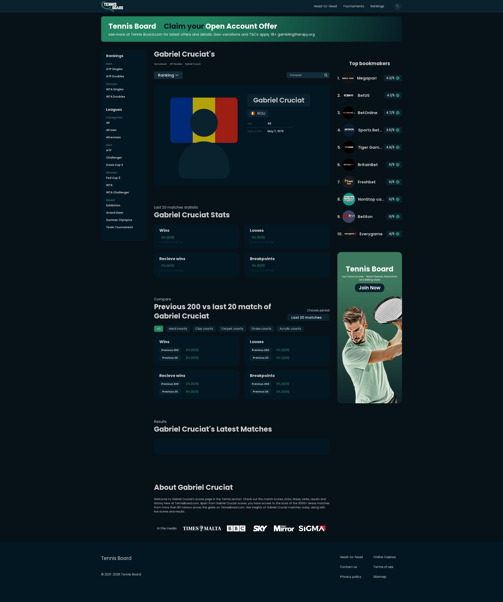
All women (113, 137)
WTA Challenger (117, 192)
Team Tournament (119, 227)
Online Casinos (384, 557)
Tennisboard (160, 64)
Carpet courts (232, 328)
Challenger (114, 158)
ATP (109, 150)
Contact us (348, 567)
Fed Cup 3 (113, 178)
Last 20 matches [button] (306, 317)
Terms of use (383, 567)
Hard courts (178, 328)
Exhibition (113, 205)
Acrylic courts (290, 328)
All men (111, 130)
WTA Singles (115, 89)
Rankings (377, 6)
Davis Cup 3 (114, 165)
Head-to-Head (325, 6)
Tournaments (353, 6)
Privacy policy (350, 576)
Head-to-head (351, 557)
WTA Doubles (115, 97)
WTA (109, 185)
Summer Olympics (119, 220)
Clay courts (204, 328)
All (108, 123)
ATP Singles (114, 69)
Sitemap (379, 576)
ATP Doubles (115, 76)
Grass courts (261, 328)
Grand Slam (114, 213)
